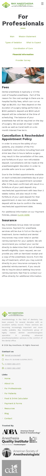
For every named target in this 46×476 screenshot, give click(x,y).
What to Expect (33, 42)
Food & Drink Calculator (16, 398)
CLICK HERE (24, 215)
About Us (9, 383)
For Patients (10, 393)
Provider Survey (23, 60)
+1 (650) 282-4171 (12, 364)
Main (12, 36)
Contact (8, 418)
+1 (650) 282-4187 (12, 368)
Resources (9, 408)
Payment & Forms (13, 403)
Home (7, 378)
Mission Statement (27, 36)
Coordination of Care (23, 48)
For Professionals (12, 388)
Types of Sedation (13, 42)
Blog (6, 413)
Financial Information (23, 54)
